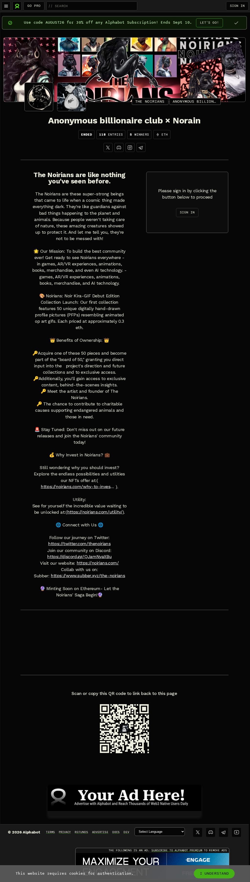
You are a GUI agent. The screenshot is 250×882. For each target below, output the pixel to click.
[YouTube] (236, 832)
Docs (116, 832)
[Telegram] (223, 832)
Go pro (34, 6)
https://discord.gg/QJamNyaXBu (79, 556)
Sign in (237, 6)
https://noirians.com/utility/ (95, 512)
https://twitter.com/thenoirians (79, 543)
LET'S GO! (209, 22)
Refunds (81, 832)
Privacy (65, 832)
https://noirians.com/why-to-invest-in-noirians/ (78, 486)
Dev (126, 832)
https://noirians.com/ (98, 563)
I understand (214, 873)
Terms (50, 832)
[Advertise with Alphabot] (124, 797)
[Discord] (119, 147)
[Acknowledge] (236, 22)
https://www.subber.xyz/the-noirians (88, 575)
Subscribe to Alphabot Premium (176, 850)
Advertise (100, 832)
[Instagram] (130, 147)
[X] (108, 147)
